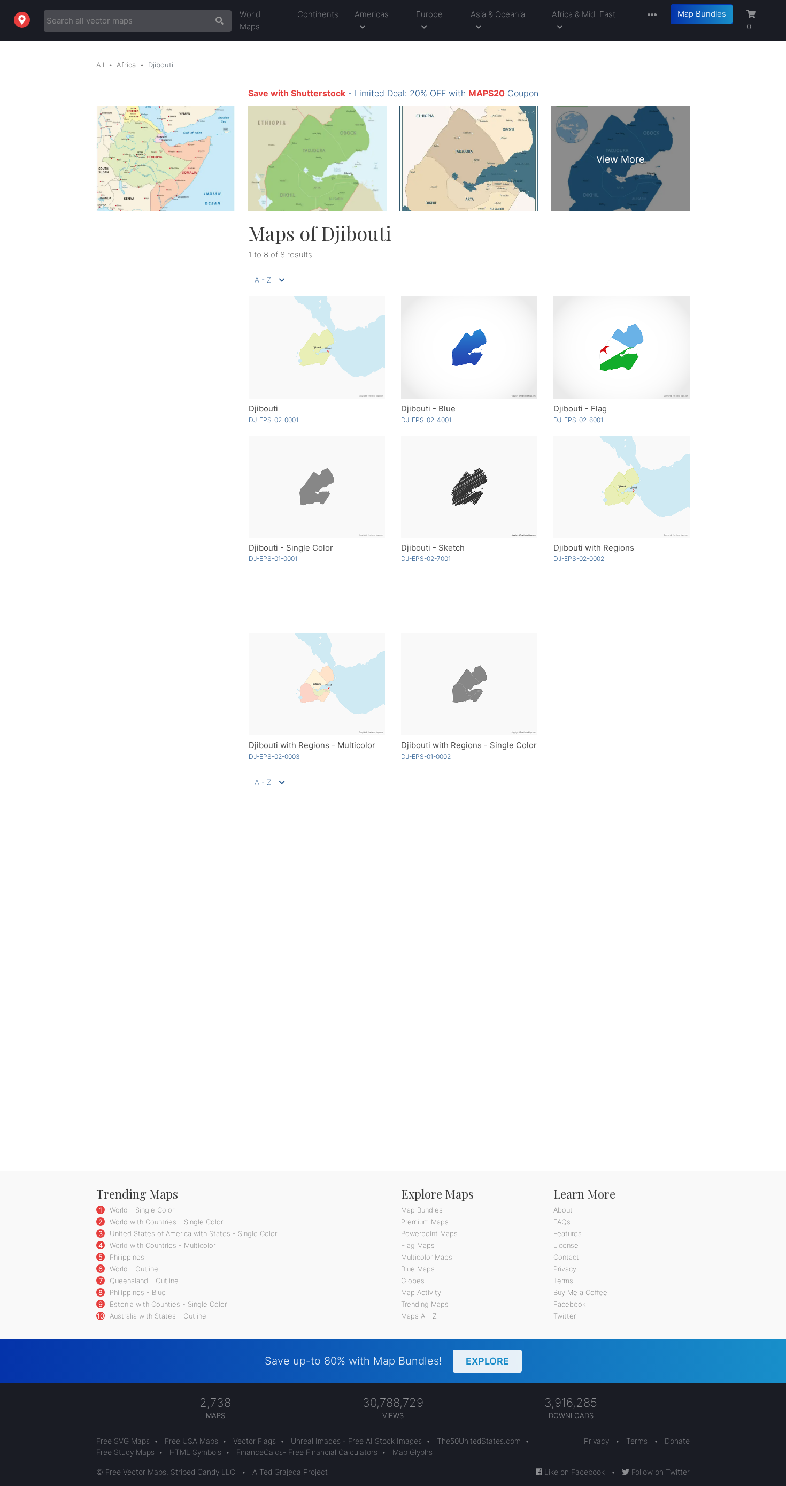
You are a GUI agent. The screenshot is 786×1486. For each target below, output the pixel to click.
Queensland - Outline (143, 1280)
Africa (126, 64)
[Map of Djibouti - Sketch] (469, 487)
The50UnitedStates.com (479, 1440)
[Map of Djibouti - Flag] (621, 347)
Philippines (125, 1257)
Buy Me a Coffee (580, 1292)
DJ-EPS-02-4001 (426, 420)
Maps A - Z (419, 1316)
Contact (566, 1257)
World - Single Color (140, 1210)
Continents (317, 14)
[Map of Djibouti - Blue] (469, 347)
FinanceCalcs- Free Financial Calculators (306, 1452)
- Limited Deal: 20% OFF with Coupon (393, 93)
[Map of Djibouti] (317, 347)
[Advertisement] (164, 382)
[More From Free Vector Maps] (649, 15)
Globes (413, 1280)
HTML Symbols (195, 1452)
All (100, 64)
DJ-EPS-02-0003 (274, 756)
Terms (563, 1280)
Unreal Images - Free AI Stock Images (356, 1440)
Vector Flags (254, 1440)
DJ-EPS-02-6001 (578, 420)
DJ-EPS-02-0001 (273, 420)
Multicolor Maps (426, 1257)
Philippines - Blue (136, 1292)
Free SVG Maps (123, 1440)
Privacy (564, 1268)
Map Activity (421, 1292)
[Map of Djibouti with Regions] (621, 487)
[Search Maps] (217, 21)
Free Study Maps (125, 1452)
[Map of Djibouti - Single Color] (317, 487)
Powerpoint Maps (429, 1233)
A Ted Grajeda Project (290, 1471)
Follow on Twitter (659, 1471)
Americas (372, 14)
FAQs (562, 1221)
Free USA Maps (191, 1440)
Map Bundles (701, 14)
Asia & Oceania (498, 14)
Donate (677, 1440)
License (566, 1245)
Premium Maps (425, 1221)
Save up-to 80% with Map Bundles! (387, 1360)
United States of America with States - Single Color (192, 1233)
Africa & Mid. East (583, 14)
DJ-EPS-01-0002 (426, 756)
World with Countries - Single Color (165, 1221)
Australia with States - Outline (156, 1316)
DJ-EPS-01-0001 (273, 558)
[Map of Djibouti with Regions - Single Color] (469, 684)
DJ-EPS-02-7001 (426, 558)
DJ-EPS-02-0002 (578, 558)
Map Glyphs (412, 1452)
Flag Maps (418, 1245)
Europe (429, 14)
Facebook (569, 1304)
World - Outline (132, 1268)
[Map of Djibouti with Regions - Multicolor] (317, 684)
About (563, 1210)
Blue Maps (418, 1268)
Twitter (564, 1316)
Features (567, 1233)
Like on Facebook (573, 1471)
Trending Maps (425, 1304)
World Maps (250, 20)
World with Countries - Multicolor (161, 1245)
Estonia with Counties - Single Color (167, 1304)
